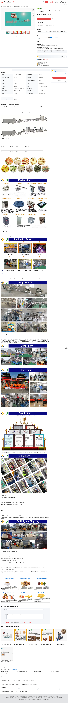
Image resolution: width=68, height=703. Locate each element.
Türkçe (52, 697)
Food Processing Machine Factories (32, 689)
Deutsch (32, 697)
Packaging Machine (20, 674)
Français (22, 697)
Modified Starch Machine (54, 674)
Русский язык (25, 697)
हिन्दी (46, 697)
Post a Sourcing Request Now (26, 622)
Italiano (29, 697)
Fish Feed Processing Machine (34, 684)
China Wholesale (30, 696)
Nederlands (35, 697)
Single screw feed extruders (38, 674)
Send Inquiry (44, 19)
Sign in (66, 2)
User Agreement (39, 699)
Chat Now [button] (60, 19)
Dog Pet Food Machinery (5, 691)
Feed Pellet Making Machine (24, 684)
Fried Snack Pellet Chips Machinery (39, 673)
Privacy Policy (47, 699)
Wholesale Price (35, 696)
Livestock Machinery (5, 684)
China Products (16, 696)
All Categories (4, 4)
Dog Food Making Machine (48, 689)
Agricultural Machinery (17, 6)
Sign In (38, 65)
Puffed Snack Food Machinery (55, 671)
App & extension (55, 4)
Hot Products (11, 696)
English (12, 697)
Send (8, 622)
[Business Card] (65, 73)
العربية (39, 697)
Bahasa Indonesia (59, 697)
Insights (57, 696)
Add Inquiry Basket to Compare (18, 36)
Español (15, 697)
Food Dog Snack (56, 689)
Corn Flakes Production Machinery (22, 671)
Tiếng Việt (55, 697)
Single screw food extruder (5, 671)
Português (18, 697)
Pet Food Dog (41, 689)
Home (1, 6)
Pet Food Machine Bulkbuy (23, 691)
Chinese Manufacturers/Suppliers (23, 696)
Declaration (43, 699)
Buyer (46, 4)
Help (50, 4)
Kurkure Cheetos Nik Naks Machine (22, 673)
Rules (66, 4)
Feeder (17, 684)
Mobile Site (54, 696)
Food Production (22, 689)
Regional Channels (45, 696)
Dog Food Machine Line (14, 691)
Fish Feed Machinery (4, 673)
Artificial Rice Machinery (54, 673)
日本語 (44, 697)
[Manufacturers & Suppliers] (6, 2)
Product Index (50, 696)
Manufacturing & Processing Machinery (8, 6)
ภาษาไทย (49, 697)
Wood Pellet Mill (11, 684)
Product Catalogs (14, 669)
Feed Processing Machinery (24, 6)
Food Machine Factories (5, 689)
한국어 (41, 697)
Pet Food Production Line (37, 671)
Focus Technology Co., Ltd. (28, 699)
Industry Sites (40, 696)
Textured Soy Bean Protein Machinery (6, 674)
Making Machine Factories (14, 689)
